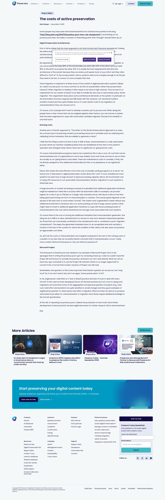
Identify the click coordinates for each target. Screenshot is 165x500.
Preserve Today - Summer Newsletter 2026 (96, 359)
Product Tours (29, 453)
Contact (131, 4)
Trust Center (52, 457)
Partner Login (76, 427)
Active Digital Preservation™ (105, 424)
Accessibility (131, 488)
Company (80, 4)
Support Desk (76, 444)
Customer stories (30, 463)
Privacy (116, 488)
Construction (52, 430)
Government (52, 424)
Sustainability (52, 453)
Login (119, 4)
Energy (50, 433)
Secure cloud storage (103, 433)
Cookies (123, 488)
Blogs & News (29, 450)
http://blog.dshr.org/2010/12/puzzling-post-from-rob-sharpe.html (70, 34)
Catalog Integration (102, 436)
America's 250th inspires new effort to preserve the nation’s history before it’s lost (64, 360)
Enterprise (28, 427)
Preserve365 (28, 430)
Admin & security (101, 439)
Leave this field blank (129, 434)
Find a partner (76, 424)
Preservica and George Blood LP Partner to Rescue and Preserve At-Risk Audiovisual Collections (135, 360)
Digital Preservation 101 (32, 447)
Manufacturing (52, 436)
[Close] (111, 53)
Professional (28, 424)
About (49, 444)
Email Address (126, 441)
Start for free (145, 4)
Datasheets (28, 466)
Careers (50, 450)
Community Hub (77, 450)
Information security (100, 488)
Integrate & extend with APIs (105, 442)
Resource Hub (29, 444)
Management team (54, 447)
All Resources (145, 330)
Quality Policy (88, 488)
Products (45, 4)
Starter (26, 420)
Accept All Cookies (104, 59)
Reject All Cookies (89, 59)
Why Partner (76, 420)
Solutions (34, 4)
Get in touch (45, 399)
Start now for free (28, 399)
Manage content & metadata (106, 427)
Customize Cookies (62, 59)
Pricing (91, 4)
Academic (51, 427)
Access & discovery (102, 430)
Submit (136, 450)
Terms (110, 488)
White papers (29, 469)
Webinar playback (31, 460)
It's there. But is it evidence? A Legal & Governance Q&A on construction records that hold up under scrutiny (29, 361)
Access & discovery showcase (31, 473)
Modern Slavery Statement (145, 488)
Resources (57, 4)
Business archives (54, 420)
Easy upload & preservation (105, 420)
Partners (69, 4)
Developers (75, 447)
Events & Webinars (31, 457)
